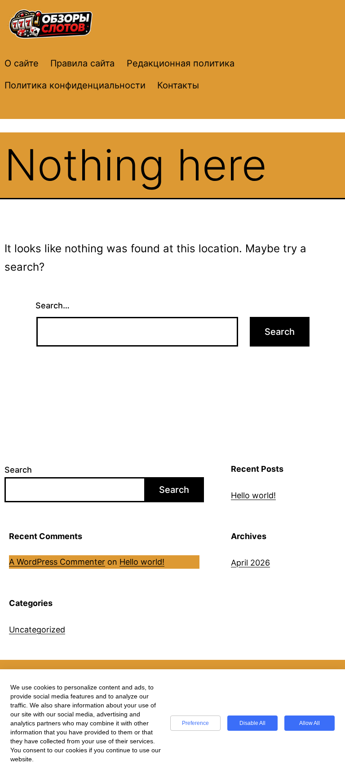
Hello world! (253, 495)
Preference (195, 723)
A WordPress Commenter (57, 561)
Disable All (252, 723)
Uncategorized (37, 629)
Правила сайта (82, 63)
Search (18, 469)
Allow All (309, 723)
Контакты (178, 85)
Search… (52, 305)
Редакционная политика (180, 63)
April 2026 (250, 562)
